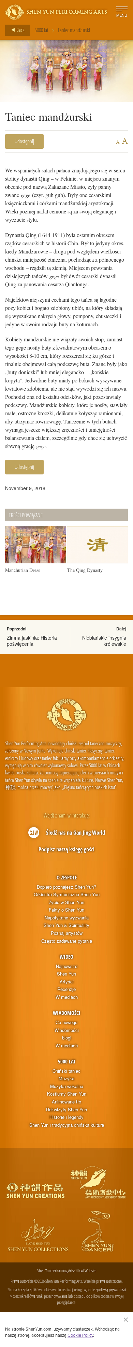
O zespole (67, 877)
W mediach (67, 997)
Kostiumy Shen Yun (66, 1094)
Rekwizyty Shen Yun (66, 1110)
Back (19, 29)
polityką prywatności (111, 1289)
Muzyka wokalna (66, 1086)
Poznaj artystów (67, 933)
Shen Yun (66, 974)
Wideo (66, 956)
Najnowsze (66, 966)
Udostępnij (24, 141)
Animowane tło (66, 1102)
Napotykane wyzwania (67, 918)
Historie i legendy (66, 1117)
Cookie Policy (80, 1335)
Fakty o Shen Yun (66, 910)
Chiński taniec (66, 1071)
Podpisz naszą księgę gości (66, 849)
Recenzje (66, 989)
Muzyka (66, 1078)
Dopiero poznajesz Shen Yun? (66, 887)
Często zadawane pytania (66, 941)
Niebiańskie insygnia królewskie (104, 640)
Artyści (67, 982)
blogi (66, 1038)
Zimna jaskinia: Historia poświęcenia (32, 640)
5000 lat (41, 30)
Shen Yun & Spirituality (66, 925)
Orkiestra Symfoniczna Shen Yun (67, 894)
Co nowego (66, 1022)
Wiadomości (66, 1012)
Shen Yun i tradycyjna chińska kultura (66, 1125)
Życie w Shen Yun (66, 902)
